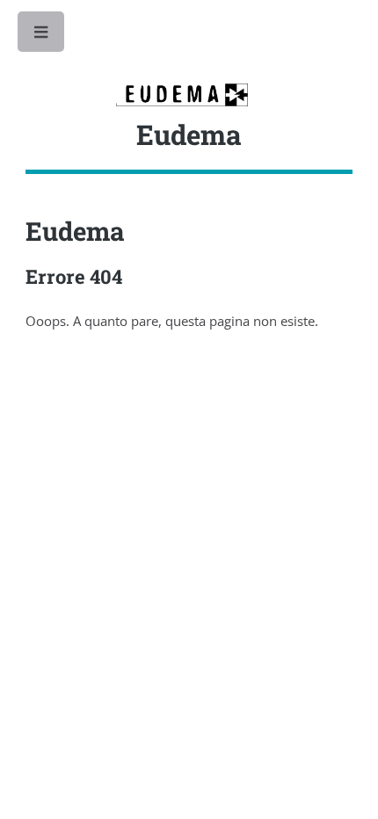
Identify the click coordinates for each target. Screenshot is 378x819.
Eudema (75, 231)
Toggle (42, 36)
